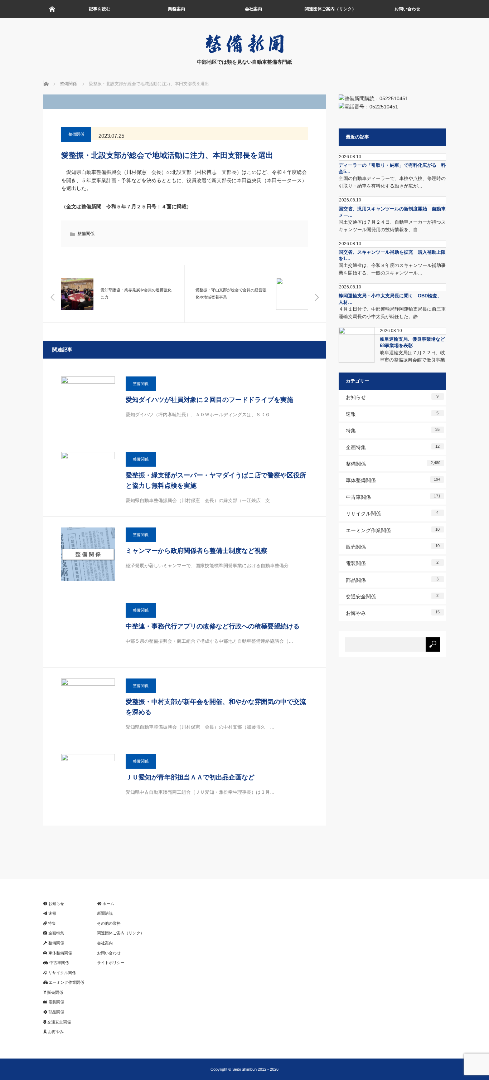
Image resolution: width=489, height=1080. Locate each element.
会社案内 (253, 8)
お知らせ (392, 397)
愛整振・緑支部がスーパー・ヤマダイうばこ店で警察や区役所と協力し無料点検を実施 (216, 480)
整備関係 (76, 134)
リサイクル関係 (392, 513)
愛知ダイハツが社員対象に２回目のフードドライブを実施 (209, 399)
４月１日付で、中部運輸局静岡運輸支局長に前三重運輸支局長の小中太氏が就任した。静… (392, 312)
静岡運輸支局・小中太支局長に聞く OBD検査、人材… (390, 299)
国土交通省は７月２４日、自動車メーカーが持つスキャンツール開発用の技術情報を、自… (392, 225)
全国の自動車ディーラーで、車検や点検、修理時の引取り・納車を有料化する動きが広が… (392, 182)
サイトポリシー (111, 962)
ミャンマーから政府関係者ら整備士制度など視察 (196, 550)
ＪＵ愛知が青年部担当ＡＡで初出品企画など (190, 777)
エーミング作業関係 (393, 530)
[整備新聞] (245, 52)
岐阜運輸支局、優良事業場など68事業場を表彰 (412, 342)
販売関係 (393, 547)
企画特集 (393, 447)
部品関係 (392, 580)
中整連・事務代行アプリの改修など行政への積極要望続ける (213, 626)
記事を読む (99, 8)
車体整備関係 (393, 480)
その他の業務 (109, 923)
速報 (392, 414)
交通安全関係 (392, 596)
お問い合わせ (407, 8)
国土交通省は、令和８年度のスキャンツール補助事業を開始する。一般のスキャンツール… (392, 269)
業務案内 (176, 8)
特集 (393, 430)
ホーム (107, 903)
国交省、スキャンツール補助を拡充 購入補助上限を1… (392, 255)
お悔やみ (393, 613)
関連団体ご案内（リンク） (330, 8)
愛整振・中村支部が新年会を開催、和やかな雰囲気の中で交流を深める (216, 707)
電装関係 (392, 563)
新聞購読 (105, 913)
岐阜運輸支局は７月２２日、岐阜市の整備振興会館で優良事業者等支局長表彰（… (412, 360)
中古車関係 (393, 497)
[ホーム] (52, 9)
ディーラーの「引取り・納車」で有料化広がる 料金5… (392, 168)
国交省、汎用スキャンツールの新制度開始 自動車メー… (392, 212)
